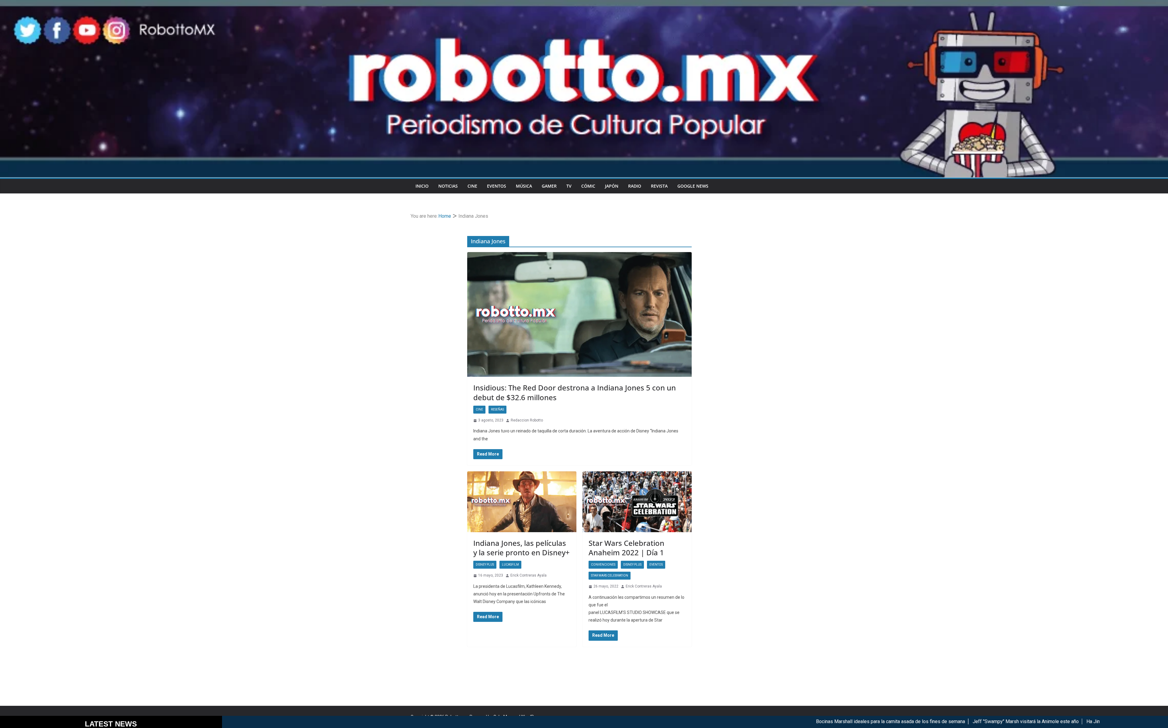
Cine (472, 186)
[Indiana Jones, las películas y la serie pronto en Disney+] (521, 501)
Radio (634, 186)
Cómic (588, 186)
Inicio (422, 186)
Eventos (496, 186)
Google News (692, 186)
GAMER (549, 186)
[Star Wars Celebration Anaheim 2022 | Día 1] (637, 501)
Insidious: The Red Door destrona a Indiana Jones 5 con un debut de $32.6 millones (574, 392)
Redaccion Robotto (527, 420)
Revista (659, 186)
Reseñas (497, 409)
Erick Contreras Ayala (528, 575)
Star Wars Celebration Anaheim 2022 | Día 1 (626, 547)
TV (569, 186)
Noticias (448, 186)
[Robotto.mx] (584, 4)
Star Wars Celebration (609, 575)
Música (524, 186)
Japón (611, 186)
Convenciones (603, 564)
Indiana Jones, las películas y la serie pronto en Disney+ (521, 547)
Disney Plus (485, 564)
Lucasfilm (510, 564)
